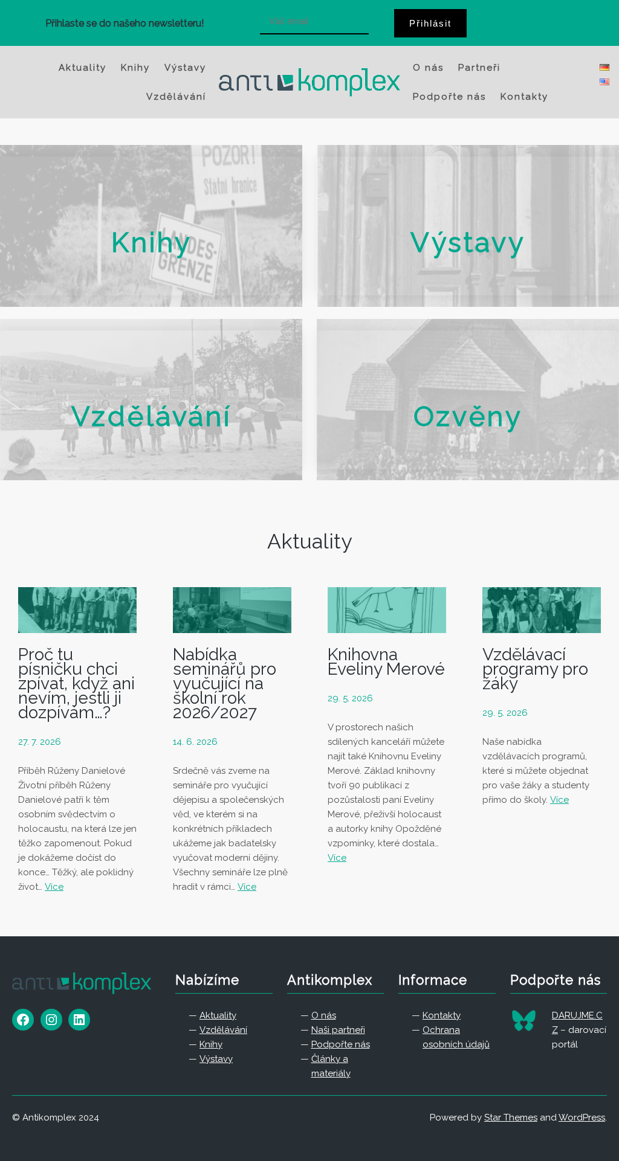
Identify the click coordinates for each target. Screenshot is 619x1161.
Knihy (151, 243)
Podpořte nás (340, 1044)
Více (54, 886)
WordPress (582, 1117)
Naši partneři (338, 1029)
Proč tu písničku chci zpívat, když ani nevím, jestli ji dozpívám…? (76, 684)
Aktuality (309, 541)
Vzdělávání (151, 416)
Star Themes (510, 1117)
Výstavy (467, 243)
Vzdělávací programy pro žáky (535, 669)
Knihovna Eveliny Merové (386, 662)
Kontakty (442, 1015)
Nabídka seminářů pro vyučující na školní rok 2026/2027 (224, 684)
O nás (323, 1015)
